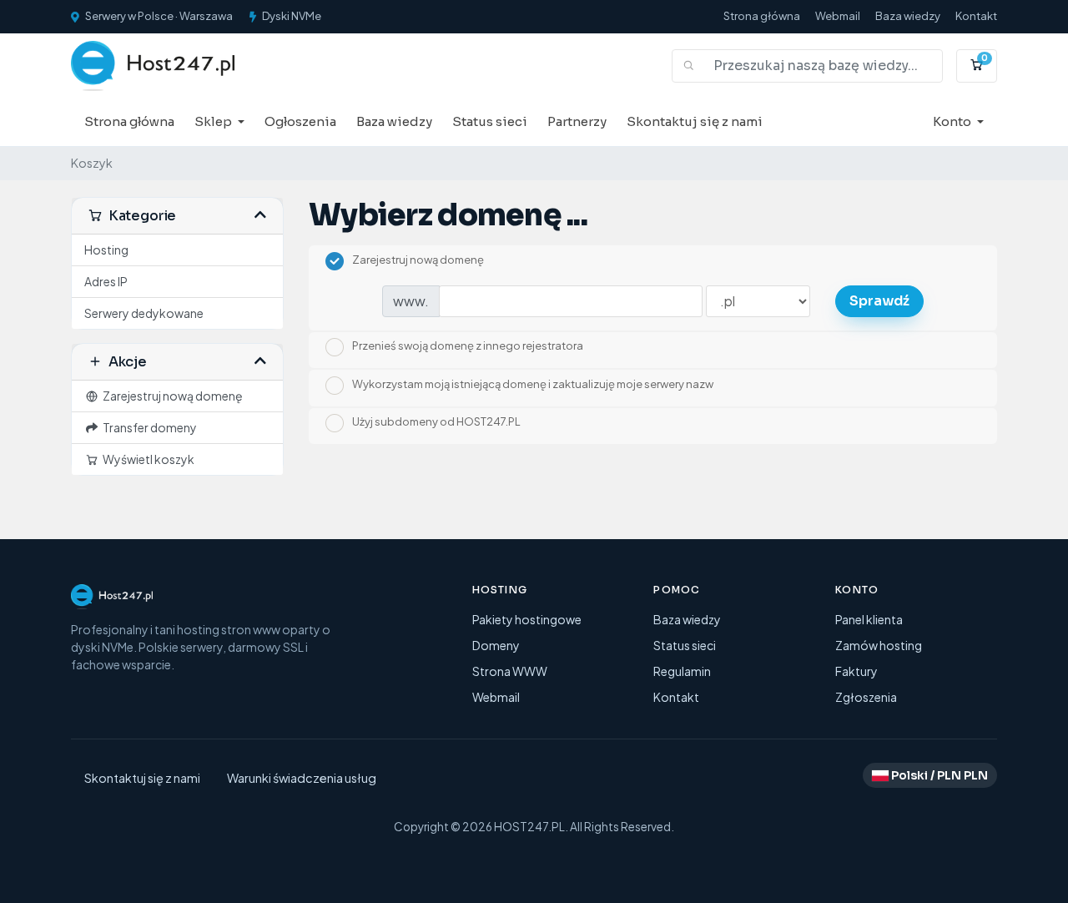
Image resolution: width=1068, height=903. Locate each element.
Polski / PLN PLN (938, 775)
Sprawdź (879, 301)
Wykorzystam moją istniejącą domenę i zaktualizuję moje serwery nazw (532, 384)
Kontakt (976, 16)
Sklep (214, 121)
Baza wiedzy (907, 16)
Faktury (856, 671)
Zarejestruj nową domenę (171, 395)
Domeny (496, 645)
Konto (953, 121)
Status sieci (489, 121)
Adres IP (106, 281)
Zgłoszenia (866, 696)
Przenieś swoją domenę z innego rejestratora (467, 346)
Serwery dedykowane (144, 312)
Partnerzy (577, 121)
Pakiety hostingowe (527, 619)
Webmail (837, 16)
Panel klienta (869, 619)
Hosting (106, 249)
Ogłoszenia (300, 121)
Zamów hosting (878, 645)
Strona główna (761, 16)
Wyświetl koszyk (146, 459)
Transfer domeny (148, 427)
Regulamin (682, 671)
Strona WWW (509, 671)
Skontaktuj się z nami (695, 121)
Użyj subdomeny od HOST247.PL (436, 422)
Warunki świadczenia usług (301, 777)
